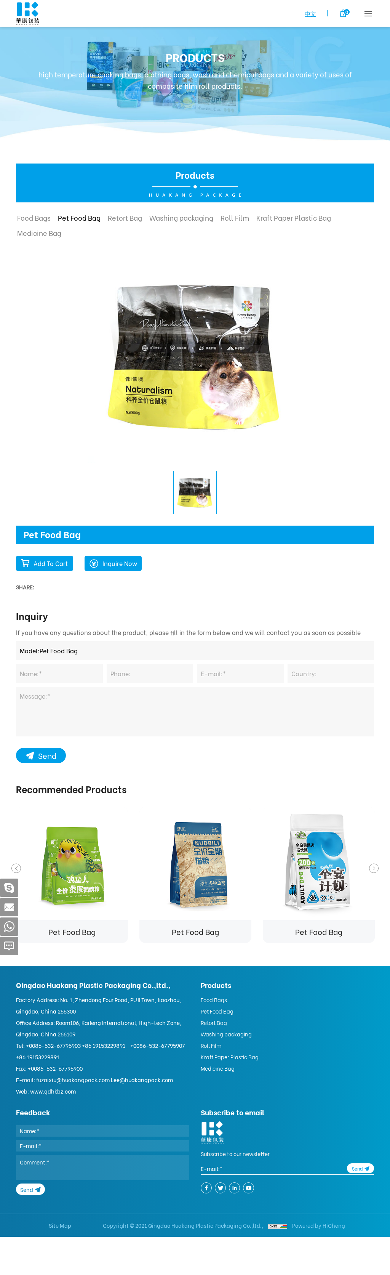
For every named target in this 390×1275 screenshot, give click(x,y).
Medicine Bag (39, 233)
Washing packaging (181, 217)
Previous (16, 868)
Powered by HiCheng (318, 1225)
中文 (310, 13)
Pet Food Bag (79, 217)
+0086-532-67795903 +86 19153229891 (75, 1045)
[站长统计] (277, 1225)
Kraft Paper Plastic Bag (293, 217)
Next (374, 868)
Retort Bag (125, 217)
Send (47, 755)
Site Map (60, 1225)
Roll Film (235, 217)
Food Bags (34, 217)
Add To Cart (51, 563)
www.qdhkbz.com (53, 1091)
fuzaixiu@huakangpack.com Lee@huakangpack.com (104, 1080)
